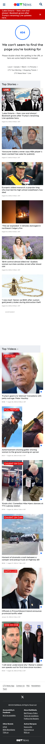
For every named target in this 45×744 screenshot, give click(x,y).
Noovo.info (28, 727)
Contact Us (20, 686)
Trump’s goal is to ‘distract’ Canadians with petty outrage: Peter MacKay (21, 397)
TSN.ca (5, 732)
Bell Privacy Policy (31, 713)
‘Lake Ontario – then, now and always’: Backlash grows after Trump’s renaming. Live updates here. (20, 115)
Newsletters (35, 686)
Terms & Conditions (31, 716)
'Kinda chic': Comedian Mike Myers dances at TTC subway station (22, 504)
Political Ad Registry (31, 719)
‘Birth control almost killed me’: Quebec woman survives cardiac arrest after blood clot (21, 264)
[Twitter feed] (22, 697)
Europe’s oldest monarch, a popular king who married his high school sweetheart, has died (22, 189)
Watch (24, 67)
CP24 (5, 727)
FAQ (28, 686)
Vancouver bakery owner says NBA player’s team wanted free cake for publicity (22, 153)
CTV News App (8, 686)
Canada (17, 67)
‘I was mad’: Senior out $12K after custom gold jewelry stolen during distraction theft (21, 301)
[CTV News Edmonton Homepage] (22, 4)
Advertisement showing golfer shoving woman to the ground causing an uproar (20, 451)
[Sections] (4, 4)
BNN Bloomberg (9, 730)
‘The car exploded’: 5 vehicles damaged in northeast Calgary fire (21, 227)
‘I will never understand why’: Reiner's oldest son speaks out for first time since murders (22, 666)
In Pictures (32, 67)
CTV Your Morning (14, 70)
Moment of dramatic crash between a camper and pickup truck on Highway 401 (20, 558)
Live (29, 73)
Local (10, 67)
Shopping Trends (29, 70)
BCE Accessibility (9, 715)
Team (5, 689)
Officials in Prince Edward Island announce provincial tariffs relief (22, 612)
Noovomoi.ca (29, 730)
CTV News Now (20, 73)
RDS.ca (26, 732)
